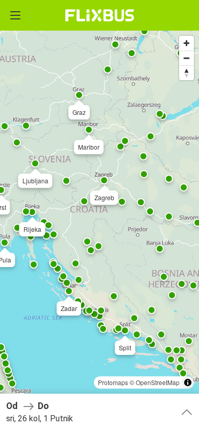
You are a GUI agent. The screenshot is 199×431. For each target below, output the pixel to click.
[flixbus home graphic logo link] (99, 15)
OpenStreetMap (158, 382)
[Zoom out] (186, 58)
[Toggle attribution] (188, 382)
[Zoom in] (186, 43)
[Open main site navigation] (15, 15)
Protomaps (113, 382)
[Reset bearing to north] (186, 72)
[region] (99, 215)
